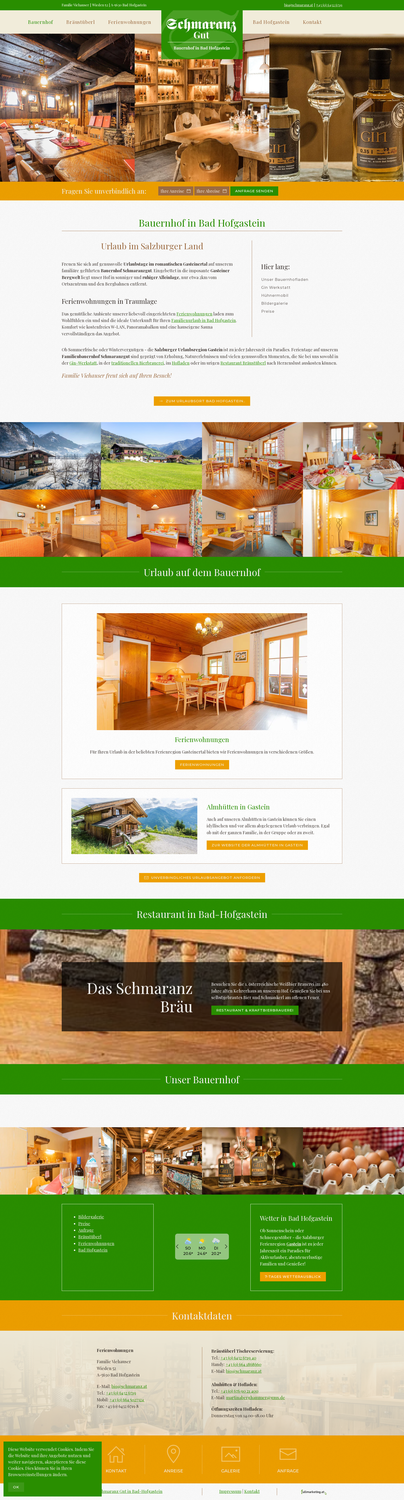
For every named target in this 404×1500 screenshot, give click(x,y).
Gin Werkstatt (276, 287)
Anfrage (86, 1230)
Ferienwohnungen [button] (129, 21)
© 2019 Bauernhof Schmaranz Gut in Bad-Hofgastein (112, 1491)
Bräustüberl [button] (80, 21)
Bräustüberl (89, 1236)
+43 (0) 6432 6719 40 (238, 1358)
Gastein (293, 1244)
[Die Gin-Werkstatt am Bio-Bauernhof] (336, 108)
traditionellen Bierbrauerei (137, 363)
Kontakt (116, 1471)
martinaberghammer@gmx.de (255, 1397)
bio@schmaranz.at (298, 5)
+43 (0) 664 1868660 (243, 1364)
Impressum (230, 1491)
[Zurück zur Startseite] (202, 34)
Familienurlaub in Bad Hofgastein (203, 320)
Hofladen (181, 363)
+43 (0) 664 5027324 (127, 1399)
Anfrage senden (254, 191)
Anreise (173, 1471)
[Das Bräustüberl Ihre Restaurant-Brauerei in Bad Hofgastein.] (67, 108)
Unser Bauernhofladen (284, 279)
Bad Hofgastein (93, 1250)
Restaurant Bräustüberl (243, 363)
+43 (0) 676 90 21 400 (239, 1391)
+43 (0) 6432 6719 (329, 5)
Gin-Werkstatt (83, 363)
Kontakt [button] (312, 21)
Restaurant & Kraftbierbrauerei (255, 1010)
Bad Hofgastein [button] (271, 21)
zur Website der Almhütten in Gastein (257, 845)
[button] (50, 455)
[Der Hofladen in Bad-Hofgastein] (202, 108)
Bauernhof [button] (40, 21)
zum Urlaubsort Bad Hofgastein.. (205, 401)
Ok (16, 1487)
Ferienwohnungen (195, 314)
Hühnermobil (275, 295)
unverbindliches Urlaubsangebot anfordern (205, 877)
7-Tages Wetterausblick (293, 1276)
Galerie (230, 1471)
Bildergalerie (274, 303)
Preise (267, 311)
